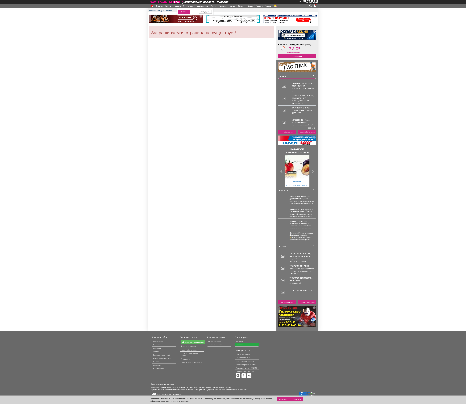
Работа (213, 6)
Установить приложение (194, 342)
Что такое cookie (296, 399)
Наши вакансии (159, 368)
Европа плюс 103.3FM (245, 371)
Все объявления (287, 132)
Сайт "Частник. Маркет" (245, 361)
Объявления (188, 6)
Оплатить (239, 344)
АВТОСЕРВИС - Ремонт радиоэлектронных (301, 121)
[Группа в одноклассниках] (238, 376)
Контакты (157, 365)
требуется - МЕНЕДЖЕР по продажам (301, 279)
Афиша (232, 6)
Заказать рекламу (215, 344)
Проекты (259, 6)
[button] (281, 171)
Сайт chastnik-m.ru (243, 357)
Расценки (239, 341)
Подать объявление (307, 132)
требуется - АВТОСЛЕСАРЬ (301, 290)
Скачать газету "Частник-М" (192, 362)
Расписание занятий (161, 355)
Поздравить (185, 359)
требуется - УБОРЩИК (299, 266)
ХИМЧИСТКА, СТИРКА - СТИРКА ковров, (301, 109)
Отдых (250, 6)
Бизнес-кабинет (214, 341)
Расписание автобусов (162, 358)
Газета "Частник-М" (243, 354)
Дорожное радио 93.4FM (246, 364)
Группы (168, 6)
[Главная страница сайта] (165, 1)
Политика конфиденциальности (162, 384)
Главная (159, 6)
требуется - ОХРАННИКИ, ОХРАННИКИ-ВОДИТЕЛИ (300, 255)
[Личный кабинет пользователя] (314, 5)
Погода (156, 361)
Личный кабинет (189, 346)
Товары (268, 6)
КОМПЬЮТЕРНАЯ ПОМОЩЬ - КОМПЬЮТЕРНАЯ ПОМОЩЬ (304, 98)
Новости (177, 6)
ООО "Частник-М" (175, 394)
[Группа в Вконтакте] (249, 376)
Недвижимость (202, 6)
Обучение (241, 6)
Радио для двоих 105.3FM (246, 368)
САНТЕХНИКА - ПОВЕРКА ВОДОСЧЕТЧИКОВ (302, 84)
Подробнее (297, 56)
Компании (223, 6)
